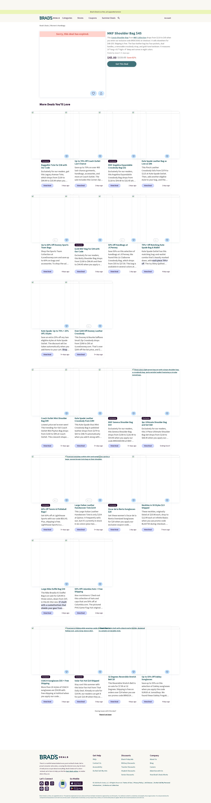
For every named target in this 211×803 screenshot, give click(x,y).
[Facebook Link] (41, 783)
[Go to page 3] (90, 500)
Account (167, 18)
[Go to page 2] (55, 240)
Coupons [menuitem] (93, 18)
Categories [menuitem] (67, 18)
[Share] (101, 93)
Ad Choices (149, 783)
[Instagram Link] (52, 783)
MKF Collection (140, 37)
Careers (153, 767)
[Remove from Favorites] (93, 93)
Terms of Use (127, 783)
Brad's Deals (44, 25)
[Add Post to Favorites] (100, 156)
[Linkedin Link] (46, 788)
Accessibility (97, 767)
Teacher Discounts (128, 767)
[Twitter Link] (46, 783)
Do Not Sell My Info (100, 771)
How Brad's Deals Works (159, 775)
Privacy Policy (139, 783)
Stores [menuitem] (80, 18)
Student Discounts (128, 771)
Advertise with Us (156, 771)
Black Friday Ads (127, 759)
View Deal (47, 185)
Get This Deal (122, 64)
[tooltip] (93, 93)
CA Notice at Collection (111, 785)
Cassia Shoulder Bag (119, 37)
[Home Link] (50, 18)
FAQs (94, 759)
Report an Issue (105, 714)
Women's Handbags (57, 25)
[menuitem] (108, 18)
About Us (153, 759)
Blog (152, 763)
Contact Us (97, 763)
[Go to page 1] (54, 240)
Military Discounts (128, 763)
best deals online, (72, 771)
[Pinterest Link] (41, 788)
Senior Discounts (127, 775)
